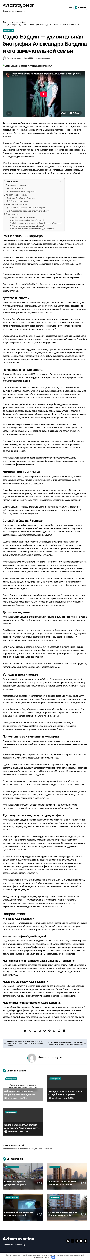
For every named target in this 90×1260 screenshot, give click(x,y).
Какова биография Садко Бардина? (29, 220)
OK (53, 1257)
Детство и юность (17, 188)
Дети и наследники (19, 201)
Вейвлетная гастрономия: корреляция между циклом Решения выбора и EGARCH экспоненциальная (20, 1096)
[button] (59, 181)
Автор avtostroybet (14, 58)
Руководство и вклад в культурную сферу (30, 211)
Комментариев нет (43, 58)
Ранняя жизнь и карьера (17, 185)
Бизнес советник (12, 1167)
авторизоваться (45, 1149)
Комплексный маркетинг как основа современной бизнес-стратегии (18, 1215)
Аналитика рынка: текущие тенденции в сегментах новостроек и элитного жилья (62, 1186)
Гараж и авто (54, 1167)
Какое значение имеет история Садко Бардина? (34, 229)
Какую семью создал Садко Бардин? (29, 226)
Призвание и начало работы (23, 191)
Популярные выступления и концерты (27, 207)
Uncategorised (8, 30)
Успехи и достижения (16, 204)
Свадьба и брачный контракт (23, 198)
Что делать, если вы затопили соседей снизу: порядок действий (65, 1094)
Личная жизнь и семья (17, 194)
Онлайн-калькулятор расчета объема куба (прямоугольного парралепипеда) (21, 1128)
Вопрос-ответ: (13, 214)
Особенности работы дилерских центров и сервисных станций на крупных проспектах (15, 1186)
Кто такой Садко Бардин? (25, 217)
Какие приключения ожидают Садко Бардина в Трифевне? (38, 223)
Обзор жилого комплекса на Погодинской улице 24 (62, 1214)
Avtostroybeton (18, 5)
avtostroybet (55, 1057)
